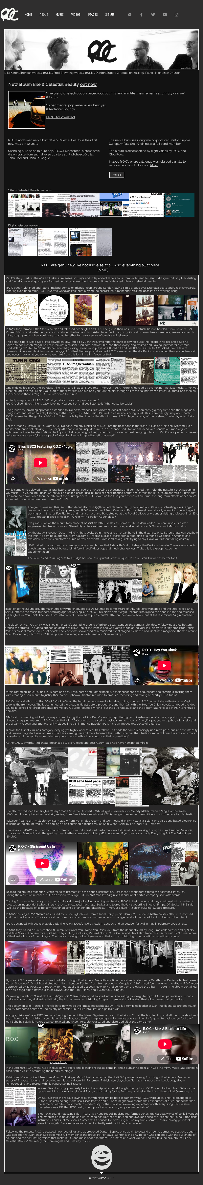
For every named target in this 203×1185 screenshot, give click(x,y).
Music (154, 165)
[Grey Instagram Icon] (176, 14)
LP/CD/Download (60, 117)
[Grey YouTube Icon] (164, 14)
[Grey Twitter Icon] (153, 14)
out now (88, 84)
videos (163, 151)
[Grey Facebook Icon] (141, 14)
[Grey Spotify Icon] (129, 14)
